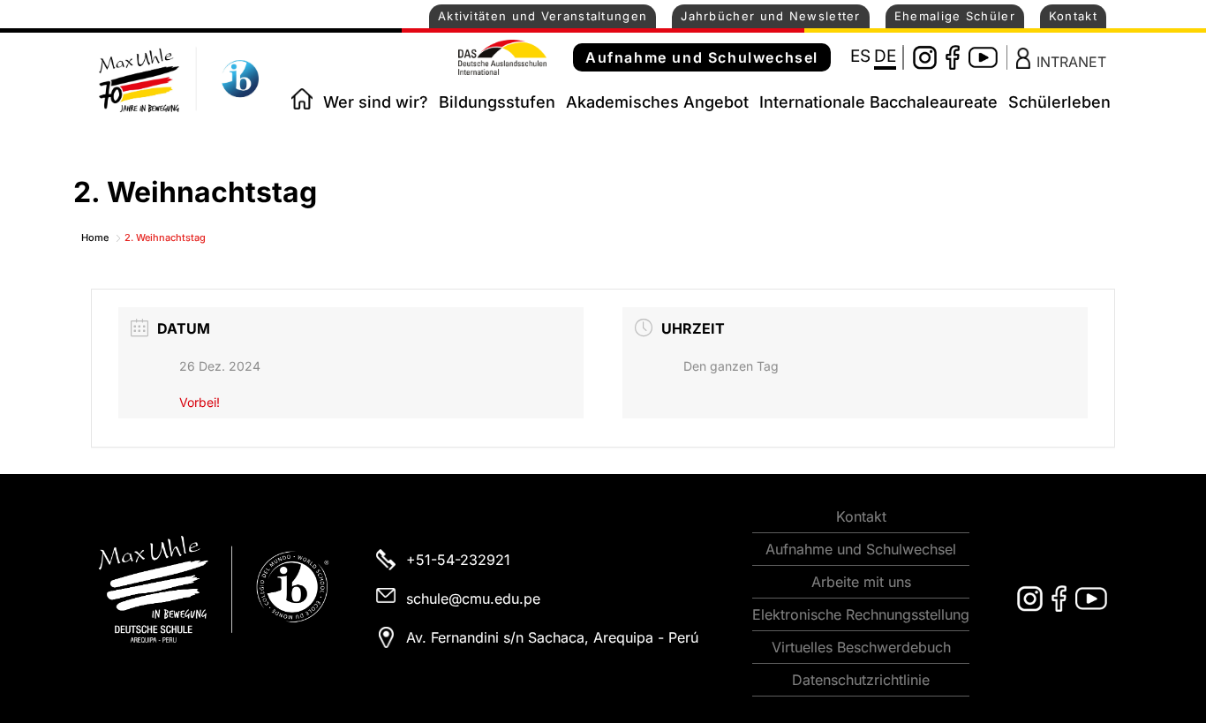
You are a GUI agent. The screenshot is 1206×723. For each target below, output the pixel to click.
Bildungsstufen (497, 102)
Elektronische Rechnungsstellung (860, 614)
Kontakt (1073, 16)
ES (860, 56)
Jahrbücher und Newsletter (771, 16)
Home (302, 98)
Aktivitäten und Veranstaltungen (542, 16)
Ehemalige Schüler (954, 16)
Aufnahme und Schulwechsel (701, 57)
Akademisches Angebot (657, 102)
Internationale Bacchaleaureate (878, 102)
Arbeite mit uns (861, 582)
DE (885, 56)
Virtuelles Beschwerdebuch (861, 647)
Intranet (1071, 61)
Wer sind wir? (375, 102)
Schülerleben (1059, 102)
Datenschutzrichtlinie (861, 680)
